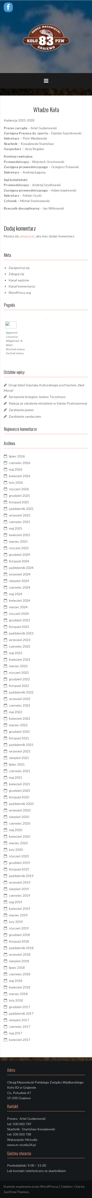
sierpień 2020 (19, 817)
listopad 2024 (19, 561)
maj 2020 (15, 830)
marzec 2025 (18, 541)
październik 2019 (21, 876)
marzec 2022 (18, 725)
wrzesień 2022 (19, 699)
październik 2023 (21, 633)
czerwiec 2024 (19, 587)
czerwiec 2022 (19, 705)
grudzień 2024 (19, 555)
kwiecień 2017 (19, 1040)
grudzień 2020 (19, 791)
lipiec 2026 (17, 456)
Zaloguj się (16, 274)
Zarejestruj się (18, 268)
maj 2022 (15, 712)
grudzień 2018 (19, 935)
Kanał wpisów (18, 280)
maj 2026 (15, 469)
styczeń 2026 (19, 489)
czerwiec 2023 (19, 646)
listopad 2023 (19, 627)
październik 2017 (21, 1013)
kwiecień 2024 (19, 600)
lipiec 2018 (17, 967)
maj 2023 (15, 653)
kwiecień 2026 (19, 476)
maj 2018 (15, 981)
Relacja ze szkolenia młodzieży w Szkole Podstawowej (48, 403)
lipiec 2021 (17, 764)
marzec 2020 (18, 843)
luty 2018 (16, 1000)
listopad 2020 (19, 797)
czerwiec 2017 (19, 1026)
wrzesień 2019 (19, 882)
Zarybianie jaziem (21, 410)
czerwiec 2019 (19, 895)
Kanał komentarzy (21, 286)
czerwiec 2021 (19, 771)
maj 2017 (15, 1033)
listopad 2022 (19, 686)
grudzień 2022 (19, 679)
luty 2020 (16, 850)
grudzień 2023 (19, 620)
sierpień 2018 (19, 961)
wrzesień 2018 (19, 954)
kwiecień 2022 (19, 718)
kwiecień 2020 (19, 836)
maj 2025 (15, 528)
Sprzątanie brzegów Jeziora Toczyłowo (37, 397)
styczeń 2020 (19, 856)
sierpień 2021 (19, 758)
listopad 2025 (19, 502)
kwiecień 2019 (19, 908)
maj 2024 (15, 594)
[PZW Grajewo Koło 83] (46, 36)
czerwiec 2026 (19, 463)
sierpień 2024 (19, 581)
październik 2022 (21, 692)
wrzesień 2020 (19, 810)
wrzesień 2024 (19, 574)
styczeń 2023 (19, 673)
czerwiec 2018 (19, 974)
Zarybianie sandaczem (25, 416)
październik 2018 (21, 948)
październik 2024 (21, 568)
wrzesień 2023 (19, 640)
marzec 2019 (18, 915)
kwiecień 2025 (19, 535)
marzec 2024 (18, 607)
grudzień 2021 (19, 732)
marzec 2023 (18, 666)
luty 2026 (16, 482)
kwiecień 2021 (19, 784)
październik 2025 (21, 509)
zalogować (27, 236)
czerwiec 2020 (19, 823)
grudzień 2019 (19, 863)
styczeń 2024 (19, 614)
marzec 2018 (18, 994)
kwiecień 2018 (19, 987)
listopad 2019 (19, 869)
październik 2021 (21, 745)
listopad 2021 (19, 738)
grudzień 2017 (19, 1007)
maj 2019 (15, 902)
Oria (77, 1186)
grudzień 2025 (19, 496)
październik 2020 (21, 804)
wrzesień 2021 (19, 751)
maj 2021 (15, 777)
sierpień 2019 (19, 889)
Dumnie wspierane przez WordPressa (31, 1186)
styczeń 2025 (19, 548)
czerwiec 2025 (19, 522)
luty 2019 (16, 922)
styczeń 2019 (19, 928)
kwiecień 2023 (19, 659)
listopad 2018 (19, 941)
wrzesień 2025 (19, 515)
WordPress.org (19, 293)
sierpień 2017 (19, 1020)
